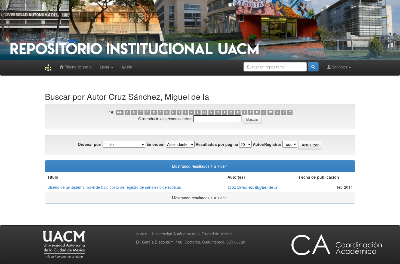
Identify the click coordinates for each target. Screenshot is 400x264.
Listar (105, 67)
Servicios (339, 67)
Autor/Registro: (267, 144)
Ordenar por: (89, 144)
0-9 (119, 112)
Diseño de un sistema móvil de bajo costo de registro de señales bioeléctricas (114, 187)
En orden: (155, 144)
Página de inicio (77, 67)
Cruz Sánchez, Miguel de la (252, 187)
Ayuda (126, 67)
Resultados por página (217, 144)
